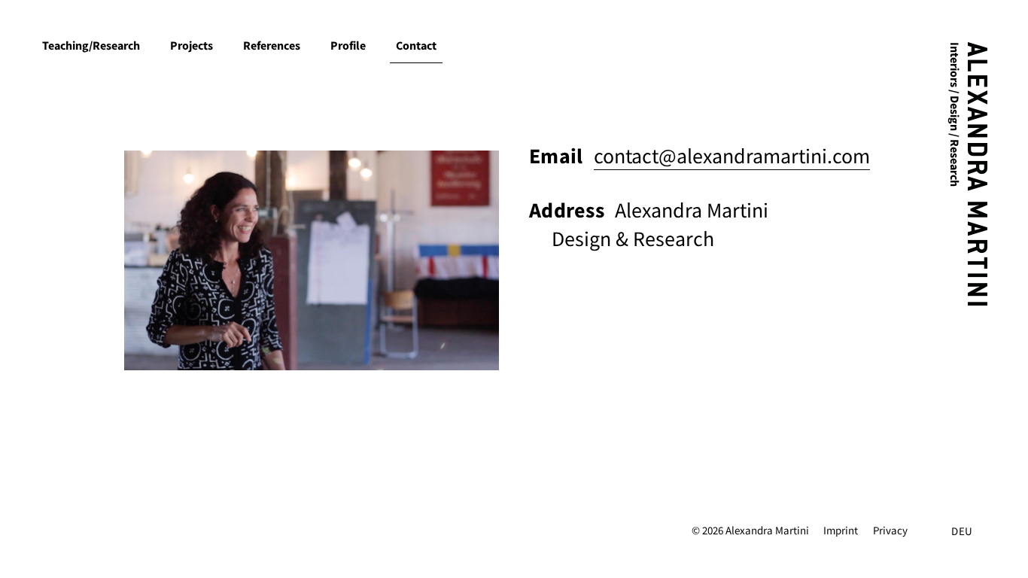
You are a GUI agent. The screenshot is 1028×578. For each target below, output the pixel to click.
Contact (416, 45)
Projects (191, 45)
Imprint (840, 530)
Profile (348, 45)
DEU (962, 531)
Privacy (890, 530)
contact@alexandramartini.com (732, 156)
